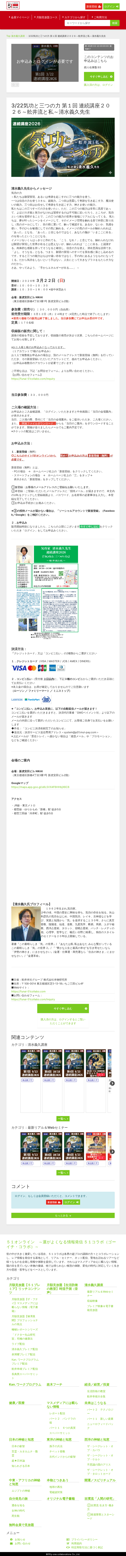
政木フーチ (54, 1384)
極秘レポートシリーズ (25, 1329)
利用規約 (76, 1543)
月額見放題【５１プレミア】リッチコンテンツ (24, 1288)
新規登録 (91, 6)
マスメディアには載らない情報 (62, 1405)
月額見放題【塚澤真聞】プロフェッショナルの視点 (25, 1320)
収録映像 (92, 1300)
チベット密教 (57, 1451)
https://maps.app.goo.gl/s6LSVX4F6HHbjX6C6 (40, 787)
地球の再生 (56, 1487)
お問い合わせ (23, 1543)
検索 (114, 23)
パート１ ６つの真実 (62, 1427)
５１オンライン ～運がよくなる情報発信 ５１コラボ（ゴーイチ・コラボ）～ (61, 1244)
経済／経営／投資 (96, 1384)
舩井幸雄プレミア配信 (25, 1368)
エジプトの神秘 (21, 1490)
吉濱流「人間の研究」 (100, 1498)
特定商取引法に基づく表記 (87, 1547)
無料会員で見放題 (21, 1525)
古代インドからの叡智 (62, 1456)
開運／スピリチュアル (100, 1480)
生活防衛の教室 (96, 1391)
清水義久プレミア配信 (25, 1349)
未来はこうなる (95, 1403)
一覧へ (62, 1118)
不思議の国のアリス (99, 1464)
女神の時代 (18, 1510)
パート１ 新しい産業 (100, 1418)
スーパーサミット (59, 1433)
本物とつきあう (58, 1480)
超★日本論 (18, 1460)
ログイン (109, 6)
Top (8, 35)
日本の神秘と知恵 (21, 1439)
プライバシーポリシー (84, 1539)
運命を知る (18, 1505)
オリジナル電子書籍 (61, 1498)
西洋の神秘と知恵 (96, 1439)
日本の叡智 (18, 1446)
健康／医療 (17, 1403)
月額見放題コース (46, 17)
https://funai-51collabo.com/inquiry (33, 378)
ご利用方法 (100, 17)
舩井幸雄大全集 (96, 1396)
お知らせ (20, 1539)
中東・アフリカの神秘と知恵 (24, 1482)
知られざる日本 (21, 1465)
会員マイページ (20, 17)
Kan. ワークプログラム (25, 1384)
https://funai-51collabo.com (28, 991)
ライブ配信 (18, 1343)
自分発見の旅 (18, 1498)
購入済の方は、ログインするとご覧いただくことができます (63, 1021)
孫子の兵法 (56, 1446)
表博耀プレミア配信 (23, 1354)
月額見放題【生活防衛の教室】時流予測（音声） (62, 1288)
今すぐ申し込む (99, 76)
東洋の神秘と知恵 (59, 1439)
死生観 (16, 1515)
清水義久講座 (18, 35)
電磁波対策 (56, 1492)
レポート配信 (57, 1413)
